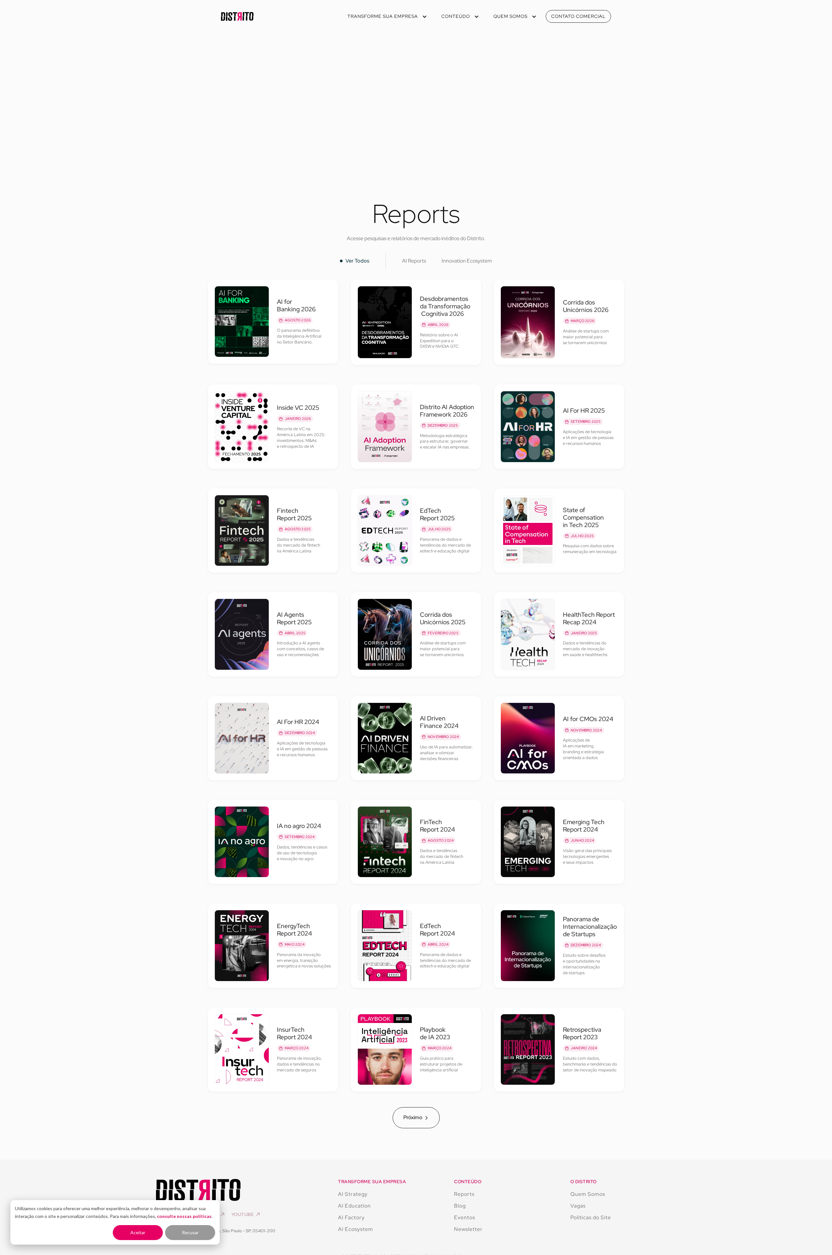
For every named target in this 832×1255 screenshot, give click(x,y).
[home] (237, 16)
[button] (387, 16)
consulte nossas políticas (184, 1216)
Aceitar (137, 1232)
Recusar (190, 1232)
